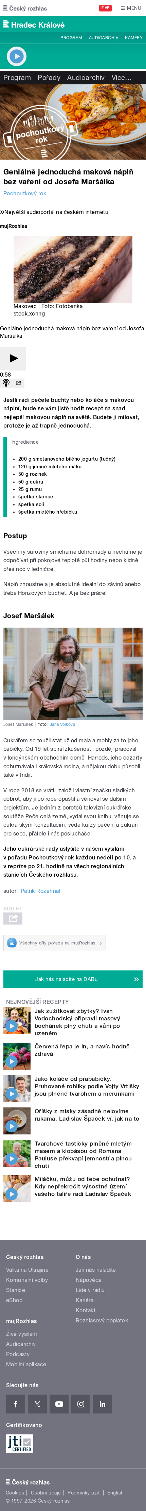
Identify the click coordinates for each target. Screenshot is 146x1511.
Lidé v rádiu (90, 1290)
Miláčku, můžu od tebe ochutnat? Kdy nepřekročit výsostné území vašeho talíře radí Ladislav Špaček (83, 1186)
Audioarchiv (103, 37)
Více (122, 78)
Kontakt (85, 1310)
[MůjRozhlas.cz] (13, 227)
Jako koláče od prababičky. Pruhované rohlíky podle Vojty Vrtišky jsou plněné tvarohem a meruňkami (87, 1086)
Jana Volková (62, 724)
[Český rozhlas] (25, 8)
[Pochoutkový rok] (73, 122)
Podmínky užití (84, 1492)
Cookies (15, 1492)
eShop (14, 1300)
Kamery (134, 37)
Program (71, 37)
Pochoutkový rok (24, 193)
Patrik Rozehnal (40, 891)
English (115, 1492)
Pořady (49, 78)
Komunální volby (27, 1280)
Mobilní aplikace (26, 1364)
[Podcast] (6, 383)
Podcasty (18, 1354)
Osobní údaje (46, 1492)
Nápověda (89, 1280)
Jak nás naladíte (96, 1270)
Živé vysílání (21, 1334)
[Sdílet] (18, 383)
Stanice (15, 1290)
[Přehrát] (13, 358)
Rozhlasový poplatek (102, 1320)
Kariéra (84, 1300)
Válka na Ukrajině (27, 1270)
